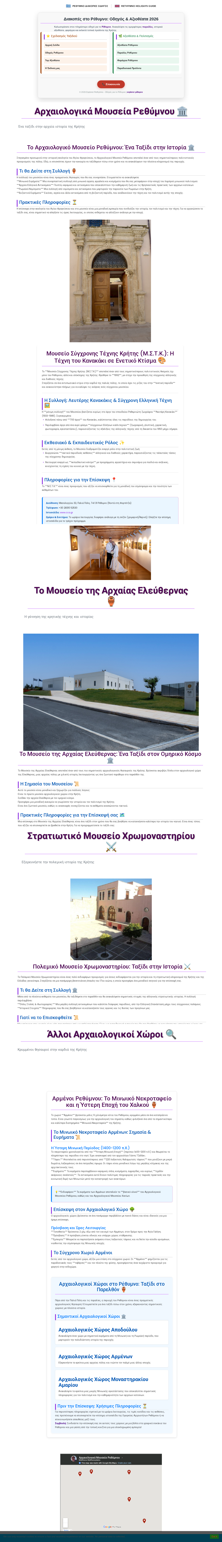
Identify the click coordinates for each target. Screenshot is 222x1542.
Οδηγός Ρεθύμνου (54, 53)
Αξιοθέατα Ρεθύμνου (127, 45)
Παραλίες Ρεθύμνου (127, 53)
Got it (214, 1536)
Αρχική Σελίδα (52, 45)
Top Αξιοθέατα (52, 60)
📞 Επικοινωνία (111, 84)
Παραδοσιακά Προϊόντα (129, 68)
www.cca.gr (66, 512)
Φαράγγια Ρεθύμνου (127, 60)
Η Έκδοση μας (52, 68)
